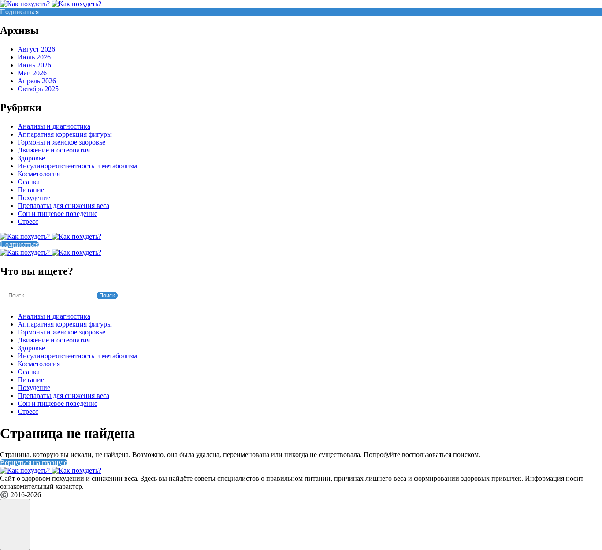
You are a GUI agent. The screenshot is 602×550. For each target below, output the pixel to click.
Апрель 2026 (37, 81)
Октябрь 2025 (38, 89)
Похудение (34, 197)
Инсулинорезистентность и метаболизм (77, 166)
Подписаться (19, 11)
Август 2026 (36, 49)
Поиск (107, 295)
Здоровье (31, 158)
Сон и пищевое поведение (57, 213)
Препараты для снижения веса (63, 205)
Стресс (28, 221)
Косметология (39, 174)
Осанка (29, 182)
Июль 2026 (34, 57)
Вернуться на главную (33, 462)
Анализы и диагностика (54, 126)
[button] (15, 524)
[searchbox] (47, 295)
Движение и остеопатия (54, 150)
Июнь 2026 (34, 65)
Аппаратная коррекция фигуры (65, 134)
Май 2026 (32, 73)
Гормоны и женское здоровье (61, 142)
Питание (31, 189)
